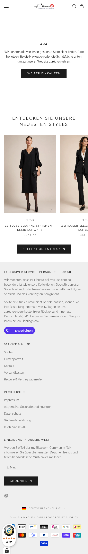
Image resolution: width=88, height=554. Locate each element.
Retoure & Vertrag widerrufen (23, 379)
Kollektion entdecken (44, 248)
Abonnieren (21, 480)
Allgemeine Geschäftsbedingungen (27, 406)
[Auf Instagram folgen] (6, 496)
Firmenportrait (13, 359)
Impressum (11, 400)
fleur (30, 220)
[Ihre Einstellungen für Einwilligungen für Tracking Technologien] (6, 550)
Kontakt (9, 365)
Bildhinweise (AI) (15, 427)
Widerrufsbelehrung (17, 420)
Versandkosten (14, 372)
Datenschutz (12, 413)
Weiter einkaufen (44, 73)
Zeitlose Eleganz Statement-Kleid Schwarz (30, 227)
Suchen (9, 352)
